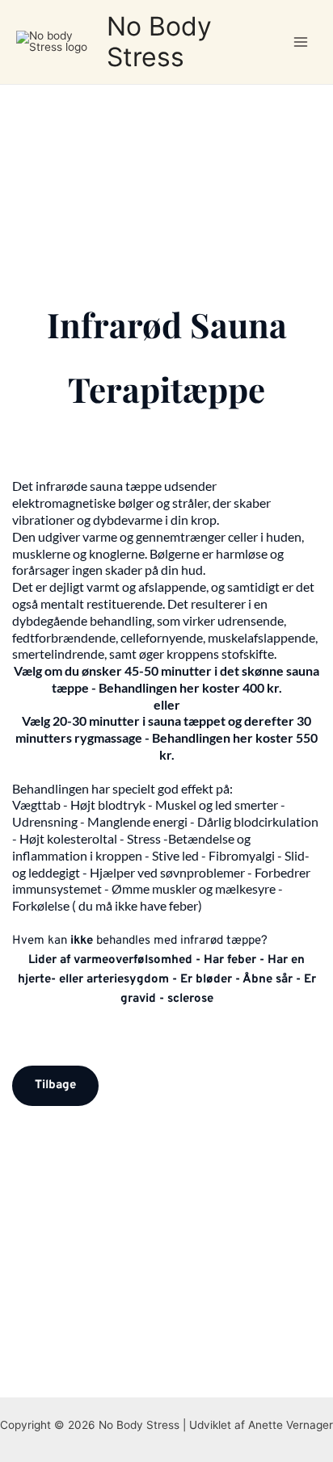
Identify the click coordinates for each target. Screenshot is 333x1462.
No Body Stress (159, 41)
